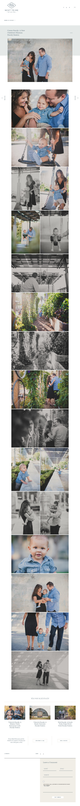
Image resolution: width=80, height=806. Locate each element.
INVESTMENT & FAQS (40, 740)
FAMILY (71, 32)
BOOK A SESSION (63, 740)
